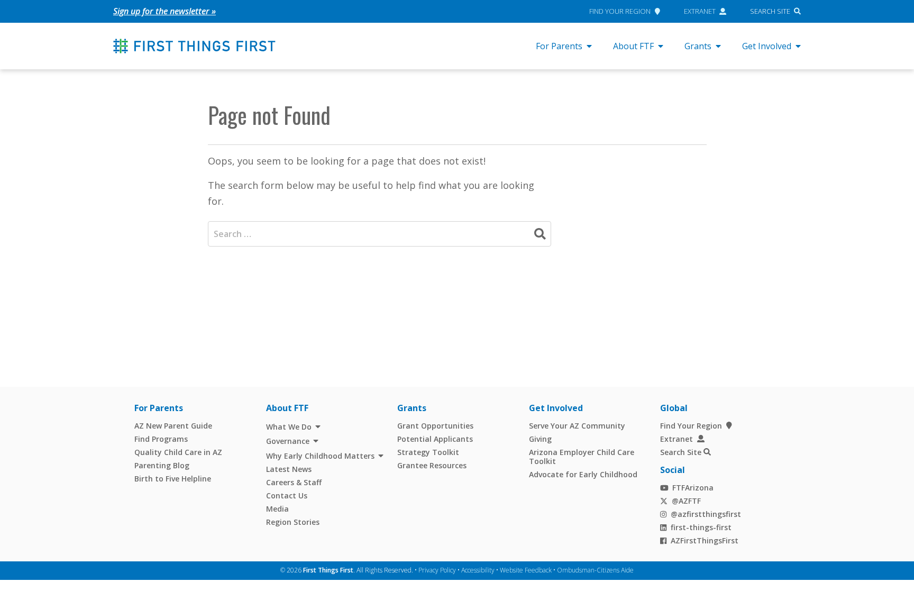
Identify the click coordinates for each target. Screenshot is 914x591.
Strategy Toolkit (428, 452)
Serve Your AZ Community (577, 426)
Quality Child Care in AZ (178, 452)
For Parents (559, 46)
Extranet (700, 11)
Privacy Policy (437, 570)
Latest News (289, 469)
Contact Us (286, 495)
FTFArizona (693, 488)
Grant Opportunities (435, 426)
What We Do (289, 427)
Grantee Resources (432, 465)
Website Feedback (526, 570)
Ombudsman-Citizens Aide (595, 570)
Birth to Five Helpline (172, 479)
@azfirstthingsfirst (706, 514)
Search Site (770, 11)
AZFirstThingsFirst (704, 540)
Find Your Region (620, 11)
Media (277, 509)
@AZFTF (686, 501)
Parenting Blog (161, 465)
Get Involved (766, 46)
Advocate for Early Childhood (583, 474)
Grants (697, 46)
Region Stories (292, 522)
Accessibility (478, 570)
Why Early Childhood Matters (320, 456)
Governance (287, 441)
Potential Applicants (435, 439)
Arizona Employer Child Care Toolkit (581, 457)
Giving (540, 439)
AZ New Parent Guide (173, 426)
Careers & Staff (294, 482)
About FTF (633, 46)
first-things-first (701, 527)
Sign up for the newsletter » (164, 11)
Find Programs (161, 439)
